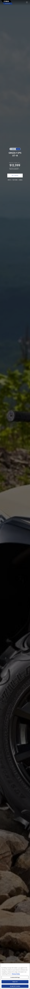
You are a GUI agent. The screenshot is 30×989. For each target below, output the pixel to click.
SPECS (9, 180)
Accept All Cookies (15, 986)
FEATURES (15, 180)
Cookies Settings (15, 977)
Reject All (15, 981)
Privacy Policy (16, 974)
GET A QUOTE (15, 175)
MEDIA (20, 180)
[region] (15, 976)
